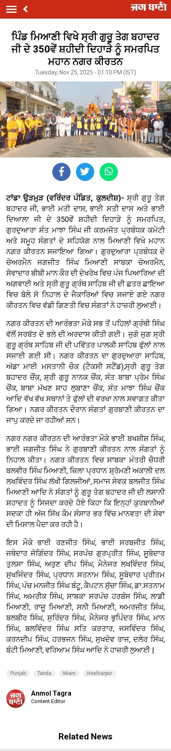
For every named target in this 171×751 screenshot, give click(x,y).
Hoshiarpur (99, 673)
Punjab (18, 673)
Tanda (44, 673)
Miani (69, 673)
